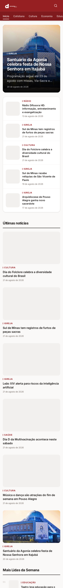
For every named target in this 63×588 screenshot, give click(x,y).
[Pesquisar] (55, 5)
